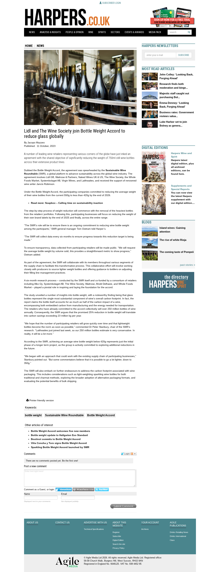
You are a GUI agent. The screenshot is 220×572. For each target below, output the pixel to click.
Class (172, 540)
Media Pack (155, 32)
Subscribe (183, 55)
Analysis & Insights (50, 32)
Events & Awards (134, 32)
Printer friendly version (41, 400)
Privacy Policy (118, 548)
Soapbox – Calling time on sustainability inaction (74, 203)
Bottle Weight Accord (101, 415)
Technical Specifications (94, 529)
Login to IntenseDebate (64, 489)
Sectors (115, 32)
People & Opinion (75, 32)
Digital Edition (118, 540)
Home (29, 46)
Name (27, 494)
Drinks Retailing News (179, 532)
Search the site (119, 544)
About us (32, 522)
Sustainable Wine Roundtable (64, 415)
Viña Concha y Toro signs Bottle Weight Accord (59, 443)
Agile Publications (178, 524)
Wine (90, 32)
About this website (119, 524)
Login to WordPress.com (83, 489)
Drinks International (178, 536)
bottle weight (33, 415)
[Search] (189, 32)
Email (64, 494)
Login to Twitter (102, 489)
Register (116, 532)
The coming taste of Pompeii (177, 251)
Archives (145, 529)
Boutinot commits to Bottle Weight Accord (56, 439)
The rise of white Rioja (173, 239)
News (32, 32)
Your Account (150, 522)
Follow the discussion (133, 453)
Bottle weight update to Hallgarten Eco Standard (59, 435)
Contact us (62, 522)
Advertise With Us (95, 522)
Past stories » (187, 264)
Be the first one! (70, 460)
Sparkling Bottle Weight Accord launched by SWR (60, 447)
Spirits (102, 32)
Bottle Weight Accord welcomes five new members (60, 431)
